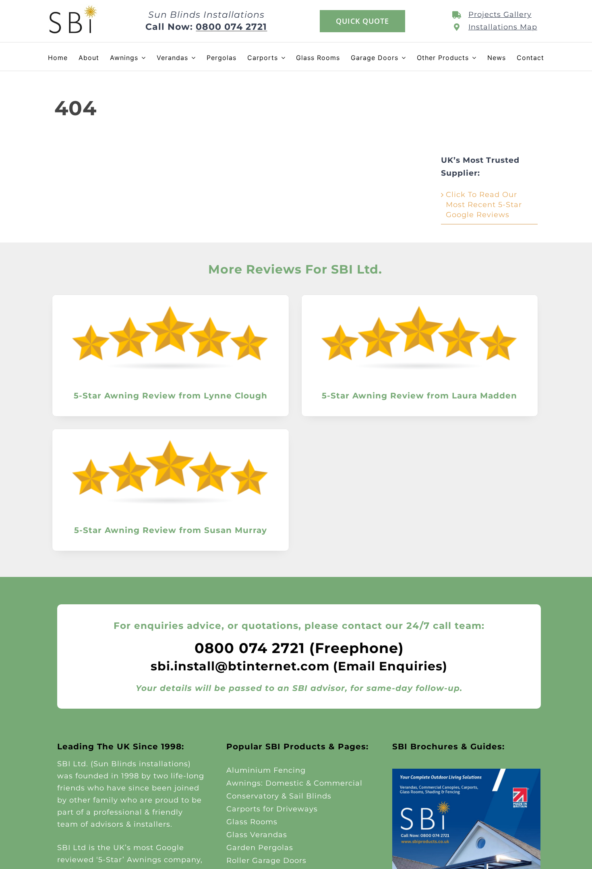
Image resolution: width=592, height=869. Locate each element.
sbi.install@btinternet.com (240, 666)
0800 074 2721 (231, 26)
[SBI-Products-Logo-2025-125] (73, 7)
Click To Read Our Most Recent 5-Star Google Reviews (484, 204)
